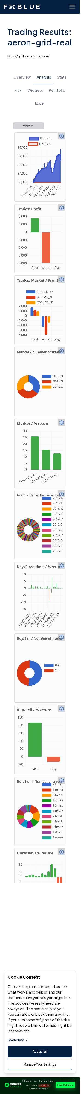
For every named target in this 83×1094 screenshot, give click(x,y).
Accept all (40, 1051)
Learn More (16, 1040)
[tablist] (39, 90)
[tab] (22, 77)
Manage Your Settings (40, 1064)
